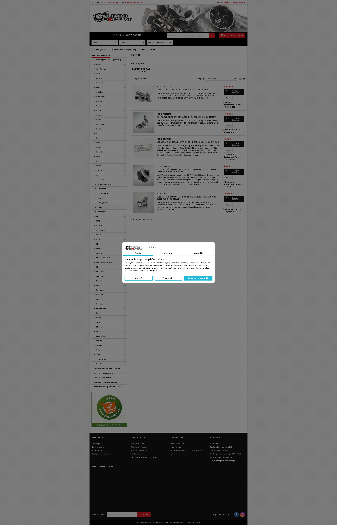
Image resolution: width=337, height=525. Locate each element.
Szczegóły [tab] (168, 253)
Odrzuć (138, 278)
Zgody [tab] (138, 253)
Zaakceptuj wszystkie (198, 278)
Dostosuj (167, 278)
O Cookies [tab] (199, 253)
